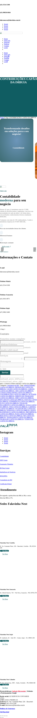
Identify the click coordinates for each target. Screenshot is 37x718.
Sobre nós (7, 40)
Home (6, 39)
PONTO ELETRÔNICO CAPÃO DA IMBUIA (18, 411)
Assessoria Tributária (6, 464)
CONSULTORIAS (10, 49)
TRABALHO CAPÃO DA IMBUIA (12, 419)
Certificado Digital (6, 484)
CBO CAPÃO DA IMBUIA (24, 391)
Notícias (6, 44)
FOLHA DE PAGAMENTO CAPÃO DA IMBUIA (13, 404)
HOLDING (3, 476)
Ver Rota (5, 551)
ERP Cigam (3, 460)
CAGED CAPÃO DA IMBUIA (17, 389)
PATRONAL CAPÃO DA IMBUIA (18, 410)
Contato (6, 46)
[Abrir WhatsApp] (5, 713)
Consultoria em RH (13, 385)
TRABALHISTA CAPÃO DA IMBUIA (19, 417)
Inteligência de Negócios (7, 472)
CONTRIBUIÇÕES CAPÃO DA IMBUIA (14, 394)
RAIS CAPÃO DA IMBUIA (24, 414)
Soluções (7, 42)
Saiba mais (5, 246)
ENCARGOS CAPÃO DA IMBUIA (12, 399)
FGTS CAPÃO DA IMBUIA (9, 403)
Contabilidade (4, 456)
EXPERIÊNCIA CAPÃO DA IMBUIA (22, 401)
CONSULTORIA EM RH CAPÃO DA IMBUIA (15, 392)
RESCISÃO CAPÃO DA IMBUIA (11, 415)
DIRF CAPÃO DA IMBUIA (24, 398)
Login (6, 48)
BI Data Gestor (4, 468)
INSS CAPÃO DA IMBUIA (18, 407)
